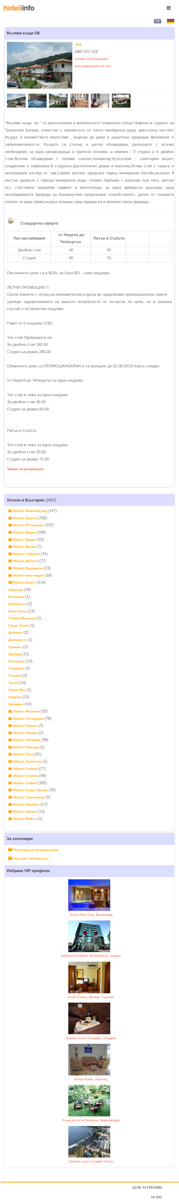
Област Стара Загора (30, 790)
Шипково (16, 704)
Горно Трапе (19, 625)
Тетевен (15, 675)
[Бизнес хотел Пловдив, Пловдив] (89, 1018)
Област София (25, 783)
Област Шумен (25, 811)
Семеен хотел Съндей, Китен (91, 1161)
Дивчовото (18, 640)
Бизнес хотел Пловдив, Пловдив (91, 1038)
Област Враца (24, 546)
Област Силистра (27, 761)
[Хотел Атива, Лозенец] (89, 1059)
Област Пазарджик (28, 718)
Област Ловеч (24, 582)
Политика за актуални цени (35, 850)
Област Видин (24, 539)
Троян (13, 683)
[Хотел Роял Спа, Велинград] (89, 895)
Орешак (15, 654)
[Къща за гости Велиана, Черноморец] (89, 1100)
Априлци (16, 590)
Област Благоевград (30, 511)
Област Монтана (26, 711)
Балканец (16, 597)
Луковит (15, 647)
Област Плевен (25, 733)
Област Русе (23, 754)
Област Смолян (25, 776)
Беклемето (17, 604)
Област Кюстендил (28, 575)
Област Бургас (25, 518)
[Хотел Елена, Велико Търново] (89, 977)
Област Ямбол (25, 819)
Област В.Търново (28, 525)
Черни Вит (17, 690)
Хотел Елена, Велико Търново (91, 997)
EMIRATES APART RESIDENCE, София (91, 956)
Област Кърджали (28, 568)
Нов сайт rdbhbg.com (30, 858)
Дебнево (16, 632)
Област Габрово (26, 554)
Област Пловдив (26, 740)
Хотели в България (25, 500)
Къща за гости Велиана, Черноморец (91, 1120)
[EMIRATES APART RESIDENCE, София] (89, 936)
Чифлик (15, 697)
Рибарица (17, 661)
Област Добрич (25, 561)
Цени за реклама (147, 1187)
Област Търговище (28, 797)
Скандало (16, 668)
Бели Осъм (18, 611)
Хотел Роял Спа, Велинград (91, 915)
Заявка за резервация (91, 59)
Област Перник (25, 725)
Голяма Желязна (22, 618)
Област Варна (24, 532)
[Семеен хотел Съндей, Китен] (89, 1142)
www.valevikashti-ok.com (93, 66)
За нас (156, 1197)
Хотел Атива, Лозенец (91, 1079)
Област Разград (26, 747)
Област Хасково (26, 804)
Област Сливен (25, 769)
